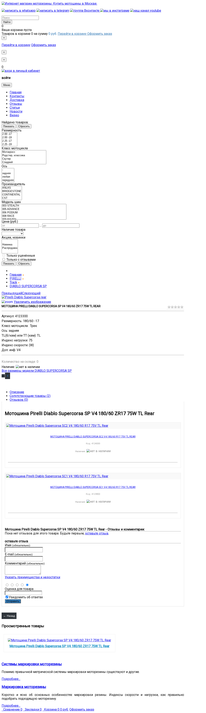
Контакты (17, 96)
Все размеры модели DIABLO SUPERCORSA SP (37, 371)
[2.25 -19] (9, 144)
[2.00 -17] (9, 134)
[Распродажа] (10, 248)
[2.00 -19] (9, 137)
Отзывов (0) (19, 400)
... (40, 225)
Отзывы (16, 104)
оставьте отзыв (96, 533)
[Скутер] (24, 159)
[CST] (12, 198)
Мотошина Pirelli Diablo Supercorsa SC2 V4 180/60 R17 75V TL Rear (93, 436)
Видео (14, 115)
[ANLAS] (12, 188)
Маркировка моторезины (24, 687)
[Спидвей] (24, 162)
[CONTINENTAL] (12, 194)
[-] (8, 170)
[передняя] (8, 180)
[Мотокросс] (24, 152)
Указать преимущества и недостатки (32, 577)
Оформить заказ (99, 34)
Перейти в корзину (72, 34)
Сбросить (24, 126)
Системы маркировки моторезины (32, 664)
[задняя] (8, 173)
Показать (8, 126)
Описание (17, 392)
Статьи (15, 108)
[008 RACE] (34, 216)
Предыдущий (12, 293)
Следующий (31, 293)
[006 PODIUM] (34, 212)
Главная (16, 92)
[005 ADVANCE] (34, 209)
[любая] (8, 177)
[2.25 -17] (9, 141)
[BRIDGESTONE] (12, 191)
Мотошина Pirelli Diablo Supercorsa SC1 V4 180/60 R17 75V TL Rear (93, 487)
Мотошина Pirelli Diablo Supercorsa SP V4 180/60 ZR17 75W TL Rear (59, 646)
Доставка (17, 100)
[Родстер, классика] (24, 155)
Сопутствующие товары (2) (30, 396)
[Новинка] (10, 244)
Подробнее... (11, 679)
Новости (16, 111)
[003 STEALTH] (34, 206)
